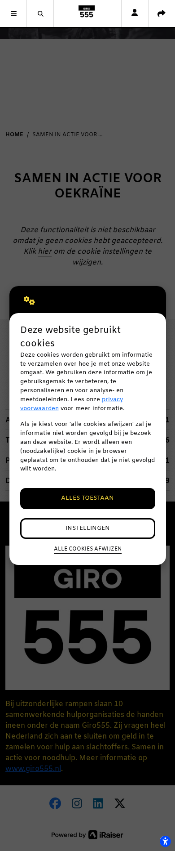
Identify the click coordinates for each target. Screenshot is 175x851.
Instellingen (88, 528)
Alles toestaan (87, 498)
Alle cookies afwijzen (88, 549)
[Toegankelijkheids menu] (165, 841)
